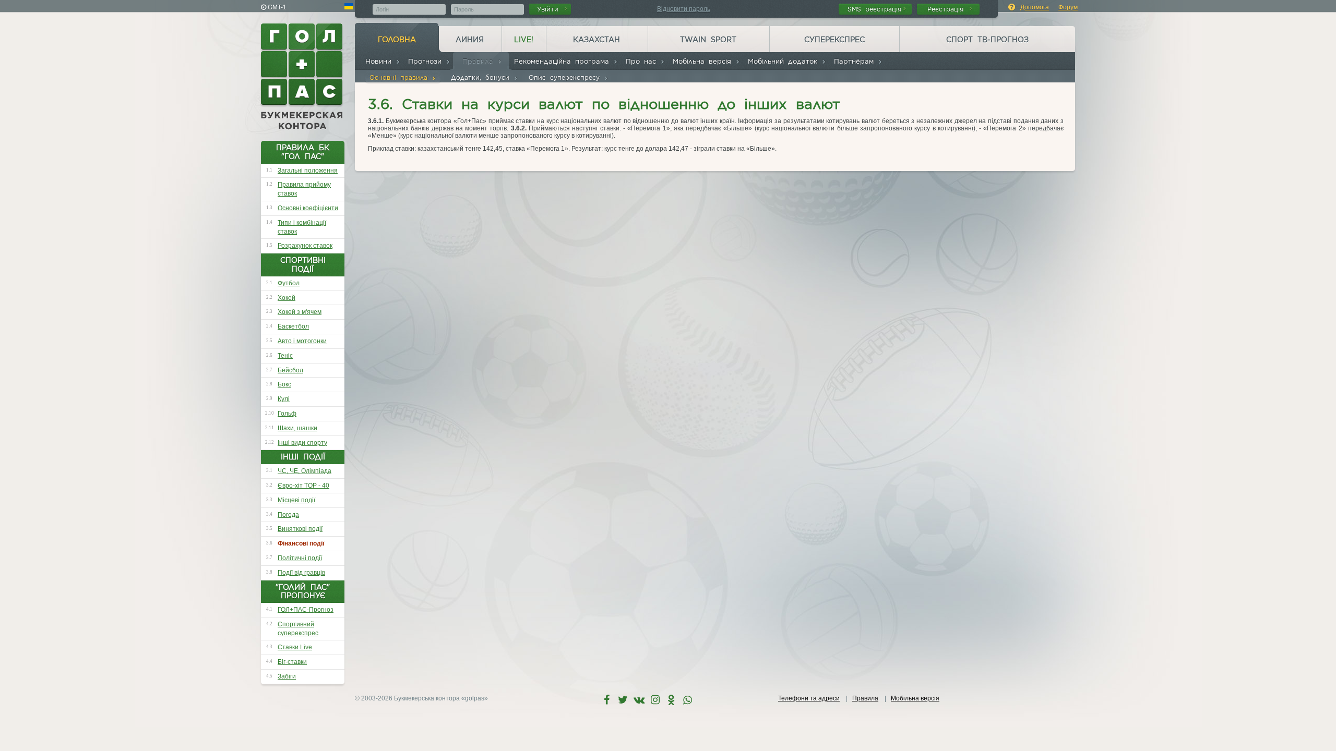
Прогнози (427, 61)
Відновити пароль (683, 9)
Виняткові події (300, 528)
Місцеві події (296, 500)
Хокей (286, 297)
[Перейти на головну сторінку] (302, 76)
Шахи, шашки (297, 428)
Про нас (643, 61)
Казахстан (596, 39)
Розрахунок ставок (305, 245)
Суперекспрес (834, 39)
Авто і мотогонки (302, 341)
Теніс (285, 355)
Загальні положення (308, 170)
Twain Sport (708, 39)
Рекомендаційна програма (563, 61)
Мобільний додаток (784, 61)
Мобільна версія (704, 61)
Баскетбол (293, 326)
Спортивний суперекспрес (298, 629)
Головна (397, 39)
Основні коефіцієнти (308, 208)
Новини (380, 61)
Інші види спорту (302, 442)
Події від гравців (301, 572)
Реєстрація (947, 9)
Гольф (287, 413)
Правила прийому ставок (304, 189)
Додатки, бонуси (482, 77)
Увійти (550, 9)
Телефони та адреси (809, 698)
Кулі (284, 399)
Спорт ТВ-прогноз (987, 39)
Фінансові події (301, 543)
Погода (288, 514)
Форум (1068, 7)
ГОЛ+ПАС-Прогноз (305, 609)
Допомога (1034, 7)
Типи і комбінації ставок (302, 227)
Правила (479, 61)
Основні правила (400, 77)
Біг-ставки (292, 661)
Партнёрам (856, 61)
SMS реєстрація (874, 9)
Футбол (289, 283)
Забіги (287, 676)
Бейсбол (290, 370)
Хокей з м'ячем (299, 312)
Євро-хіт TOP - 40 (303, 485)
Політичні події (300, 558)
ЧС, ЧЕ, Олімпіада (304, 471)
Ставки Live (295, 647)
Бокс (284, 384)
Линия (470, 39)
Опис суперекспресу (566, 77)
